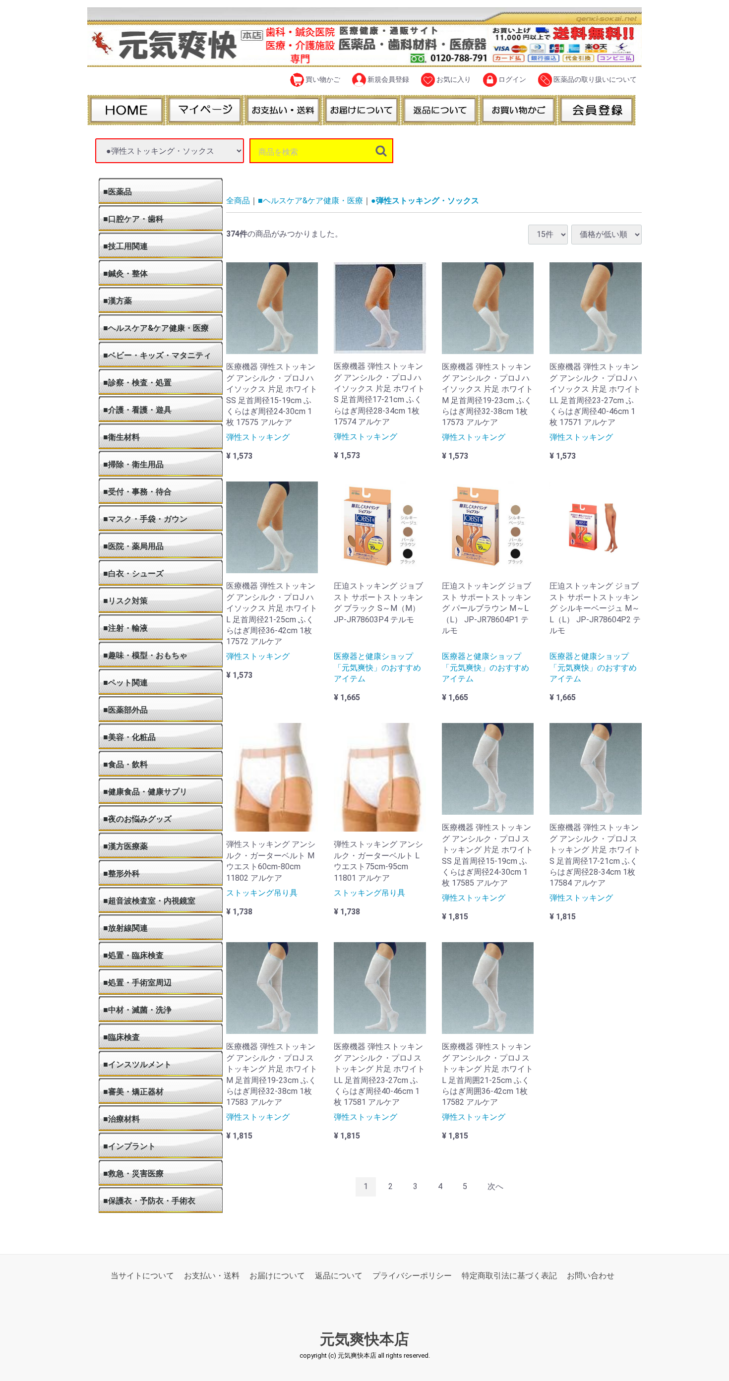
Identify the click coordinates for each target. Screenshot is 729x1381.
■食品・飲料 (125, 764)
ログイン (511, 79)
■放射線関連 (125, 928)
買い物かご (322, 79)
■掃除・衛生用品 (133, 464)
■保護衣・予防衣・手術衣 (149, 1200)
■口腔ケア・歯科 (133, 219)
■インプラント (129, 1146)
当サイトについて (142, 1275)
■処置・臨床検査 (133, 955)
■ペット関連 (125, 682)
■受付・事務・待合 (137, 491)
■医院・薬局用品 (133, 546)
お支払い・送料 (212, 1275)
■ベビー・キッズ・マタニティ (157, 355)
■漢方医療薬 (125, 846)
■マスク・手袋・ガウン (145, 519)
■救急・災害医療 (133, 1173)
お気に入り (453, 79)
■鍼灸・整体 (125, 273)
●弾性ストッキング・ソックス (425, 200)
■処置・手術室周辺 (137, 982)
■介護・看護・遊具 (137, 410)
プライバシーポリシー (412, 1275)
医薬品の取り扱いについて (594, 79)
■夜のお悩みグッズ (137, 819)
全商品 (238, 200)
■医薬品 (117, 191)
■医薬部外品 (125, 710)
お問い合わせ (590, 1275)
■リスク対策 (125, 600)
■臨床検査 (121, 1037)
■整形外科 (121, 873)
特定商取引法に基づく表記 (509, 1275)
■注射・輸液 (125, 628)
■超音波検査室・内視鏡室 (149, 900)
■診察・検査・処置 (137, 382)
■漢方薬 (117, 300)
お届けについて (277, 1275)
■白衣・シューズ (133, 573)
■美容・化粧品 (129, 737)
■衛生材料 (121, 437)
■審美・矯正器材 (133, 1091)
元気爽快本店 (364, 1339)
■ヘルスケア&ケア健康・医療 (156, 328)
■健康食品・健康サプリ (145, 791)
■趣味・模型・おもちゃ (145, 655)
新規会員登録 (387, 79)
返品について (339, 1275)
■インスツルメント (137, 1064)
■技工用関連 (125, 246)
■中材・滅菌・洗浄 (137, 1010)
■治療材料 (121, 1119)
